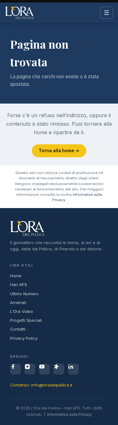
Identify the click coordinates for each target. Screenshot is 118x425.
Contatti (17, 329)
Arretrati (18, 302)
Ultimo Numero (24, 293)
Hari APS (18, 284)
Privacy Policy (23, 338)
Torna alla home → (59, 150)
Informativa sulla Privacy (69, 414)
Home (15, 275)
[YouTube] (44, 369)
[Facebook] (15, 369)
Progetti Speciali (26, 320)
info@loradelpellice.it (51, 384)
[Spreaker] (58, 369)
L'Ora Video (21, 311)
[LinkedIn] (73, 369)
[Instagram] (30, 369)
